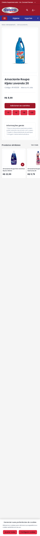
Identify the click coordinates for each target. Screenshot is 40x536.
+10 (24, 112)
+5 (16, 112)
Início (3, 25)
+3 (8, 112)
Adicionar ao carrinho (20, 105)
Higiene (16, 18)
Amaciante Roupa (12, 25)
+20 (31, 112)
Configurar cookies (28, 532)
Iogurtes (28, 18)
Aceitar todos (10, 532)
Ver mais (34, 145)
